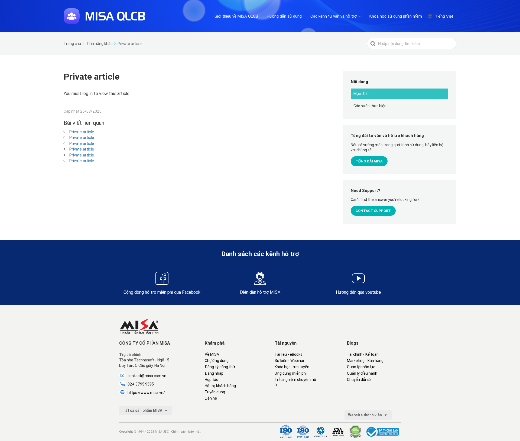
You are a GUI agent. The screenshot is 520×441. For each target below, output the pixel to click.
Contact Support (373, 211)
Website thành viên (365, 415)
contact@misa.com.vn (147, 375)
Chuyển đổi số (359, 379)
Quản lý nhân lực (361, 366)
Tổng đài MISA (369, 161)
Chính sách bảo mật (186, 431)
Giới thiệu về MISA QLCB (236, 16)
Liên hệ (211, 398)
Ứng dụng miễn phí (291, 373)
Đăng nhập (214, 373)
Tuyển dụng (215, 392)
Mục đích (361, 93)
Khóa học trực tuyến (292, 366)
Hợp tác (211, 379)
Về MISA (212, 354)
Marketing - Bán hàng (365, 360)
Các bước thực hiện (369, 105)
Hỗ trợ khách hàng (220, 385)
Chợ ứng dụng (217, 360)
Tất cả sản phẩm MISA (143, 410)
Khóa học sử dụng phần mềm (395, 16)
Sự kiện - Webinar (289, 360)
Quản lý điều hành (362, 373)
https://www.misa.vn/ (146, 392)
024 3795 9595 (141, 384)
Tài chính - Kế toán (363, 354)
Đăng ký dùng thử (220, 366)
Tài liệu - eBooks (288, 354)
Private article (81, 131)
